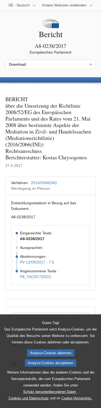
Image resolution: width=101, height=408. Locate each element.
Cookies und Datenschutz (29, 398)
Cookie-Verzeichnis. (76, 398)
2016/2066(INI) (44, 183)
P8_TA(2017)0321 (35, 277)
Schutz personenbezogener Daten (49, 392)
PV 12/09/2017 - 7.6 (37, 262)
